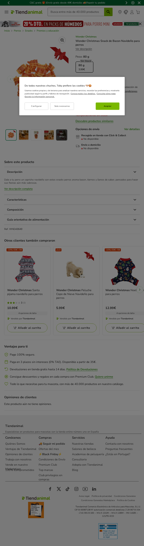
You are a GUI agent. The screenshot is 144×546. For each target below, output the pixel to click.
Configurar (36, 106)
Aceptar (108, 106)
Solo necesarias (62, 106)
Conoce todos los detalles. (83, 93)
